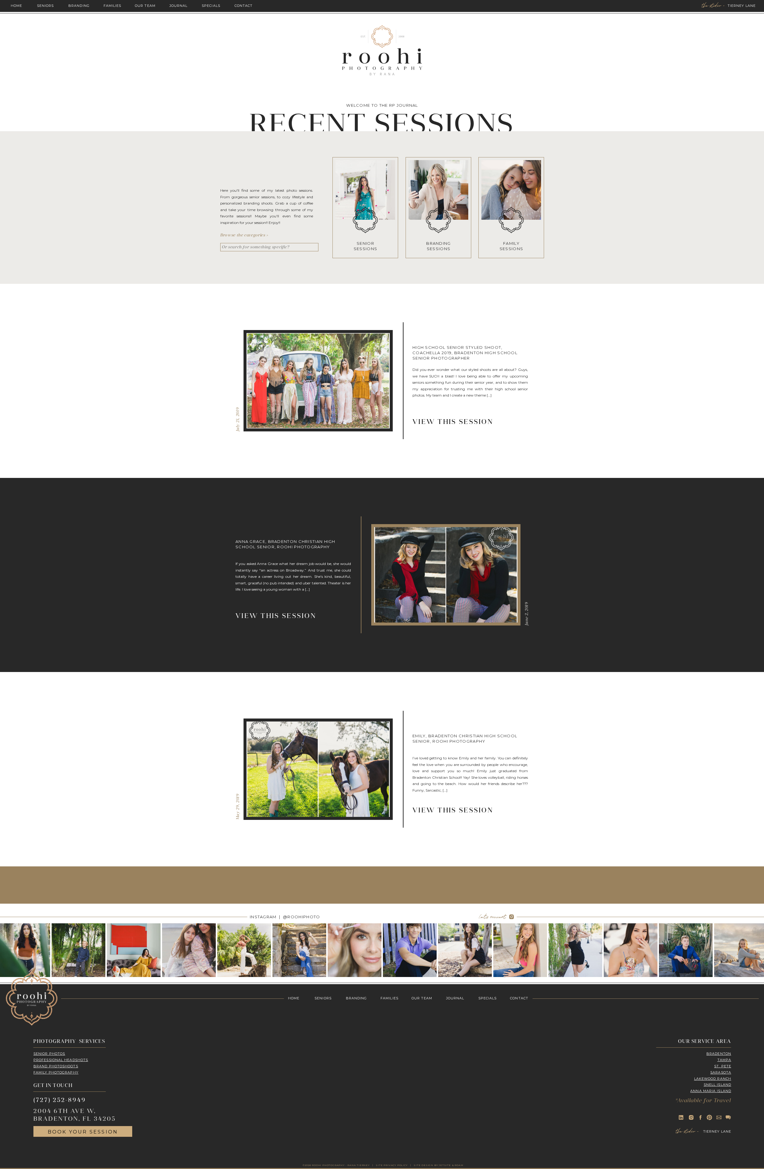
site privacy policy (391, 1165)
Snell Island (717, 1085)
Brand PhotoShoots (55, 1066)
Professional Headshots (60, 1060)
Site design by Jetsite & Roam (438, 1165)
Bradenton (718, 1054)
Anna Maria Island (710, 1091)
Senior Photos (49, 1054)
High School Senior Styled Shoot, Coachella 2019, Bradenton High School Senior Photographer (464, 352)
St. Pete (722, 1066)
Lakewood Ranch (712, 1079)
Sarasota (720, 1072)
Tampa (724, 1060)
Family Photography (55, 1072)
